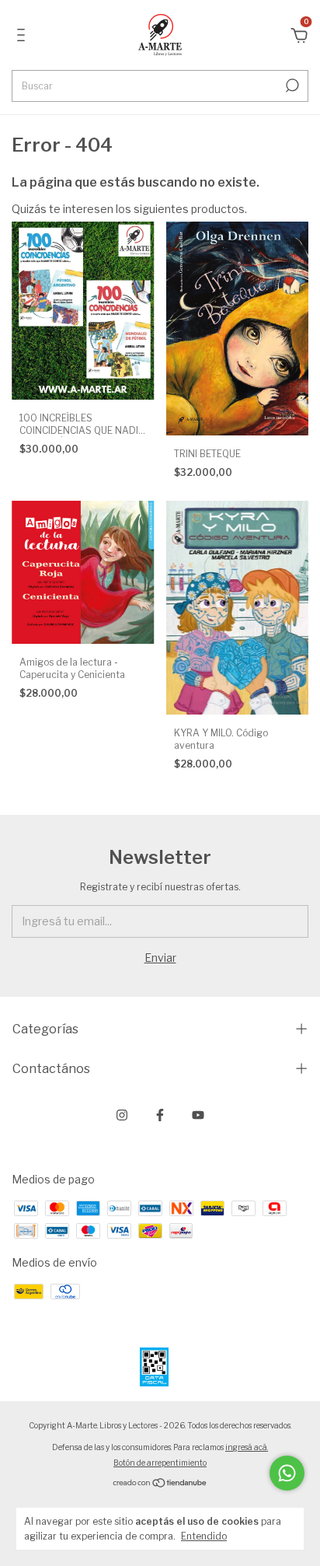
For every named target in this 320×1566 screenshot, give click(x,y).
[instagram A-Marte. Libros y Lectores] (122, 1115)
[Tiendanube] (160, 1484)
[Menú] (24, 37)
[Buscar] (290, 85)
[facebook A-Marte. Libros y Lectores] (160, 1115)
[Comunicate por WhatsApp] (287, 1473)
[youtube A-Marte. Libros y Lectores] (198, 1115)
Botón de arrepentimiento (160, 1462)
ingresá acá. (246, 1447)
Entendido (204, 1536)
